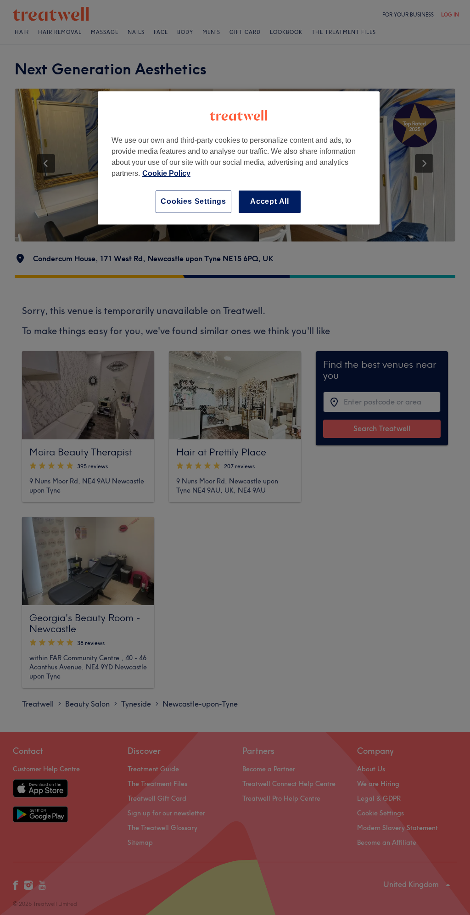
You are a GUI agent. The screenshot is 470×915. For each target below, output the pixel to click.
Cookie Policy (166, 173)
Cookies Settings (193, 201)
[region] (239, 157)
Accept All (269, 201)
